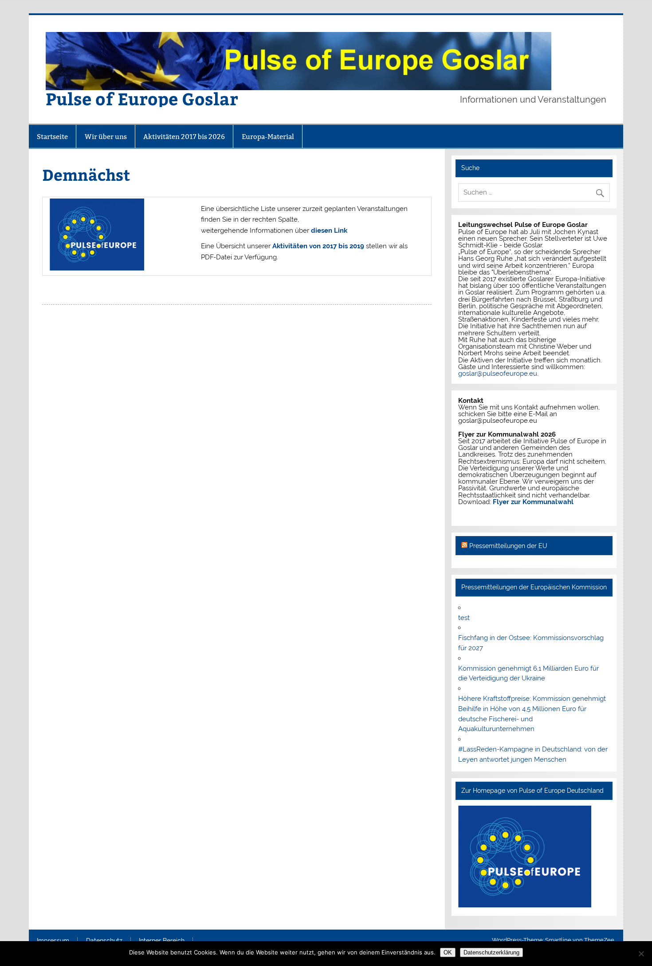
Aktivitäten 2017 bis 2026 (184, 136)
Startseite (52, 136)
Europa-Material (268, 136)
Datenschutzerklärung (491, 952)
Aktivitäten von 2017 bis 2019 (318, 246)
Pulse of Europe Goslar (142, 98)
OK (448, 952)
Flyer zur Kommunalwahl (533, 502)
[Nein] (640, 953)
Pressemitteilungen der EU (508, 545)
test (464, 618)
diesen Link (329, 231)
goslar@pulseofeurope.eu (497, 374)
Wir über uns (106, 136)
